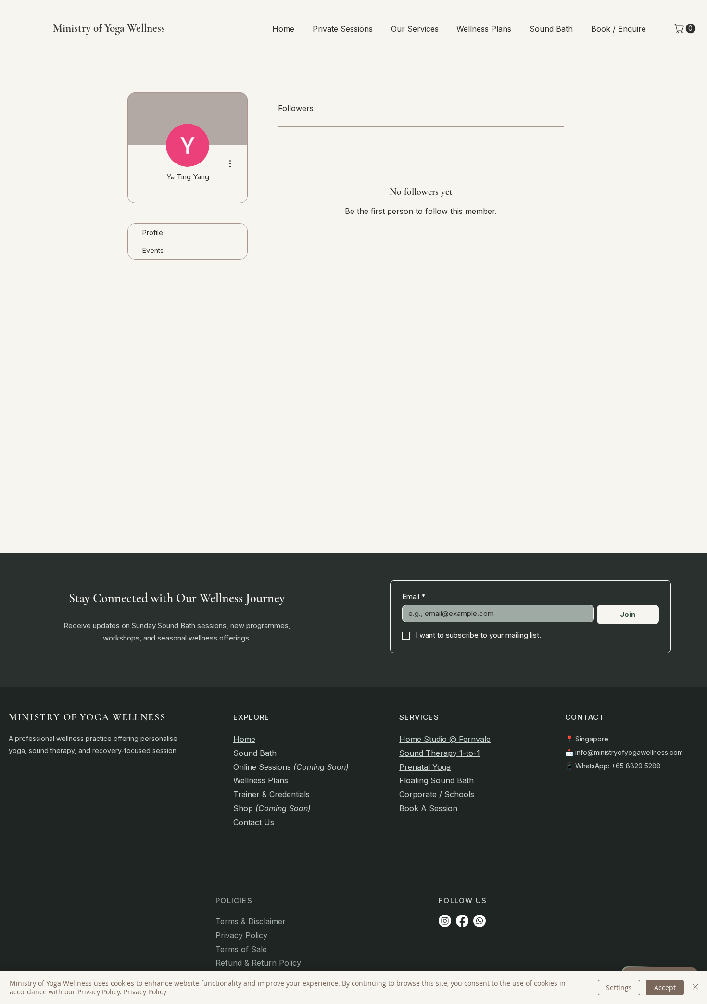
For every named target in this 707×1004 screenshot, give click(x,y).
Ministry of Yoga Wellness (109, 28)
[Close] (695, 987)
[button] (342, 28)
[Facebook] (462, 921)
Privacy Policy (145, 991)
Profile (152, 232)
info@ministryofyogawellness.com (629, 752)
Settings (619, 987)
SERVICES (419, 717)
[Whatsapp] (479, 921)
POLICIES (233, 900)
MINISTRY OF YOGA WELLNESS (87, 717)
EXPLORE (251, 717)
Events (153, 250)
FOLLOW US (463, 900)
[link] (686, 28)
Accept (665, 987)
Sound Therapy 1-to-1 (439, 753)
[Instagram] (445, 921)
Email (413, 596)
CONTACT (584, 717)
